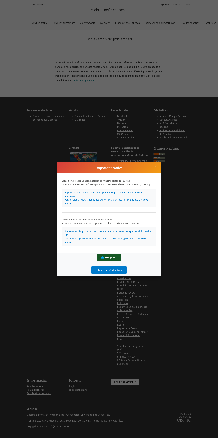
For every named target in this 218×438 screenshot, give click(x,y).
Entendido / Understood (109, 270)
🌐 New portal (109, 257)
